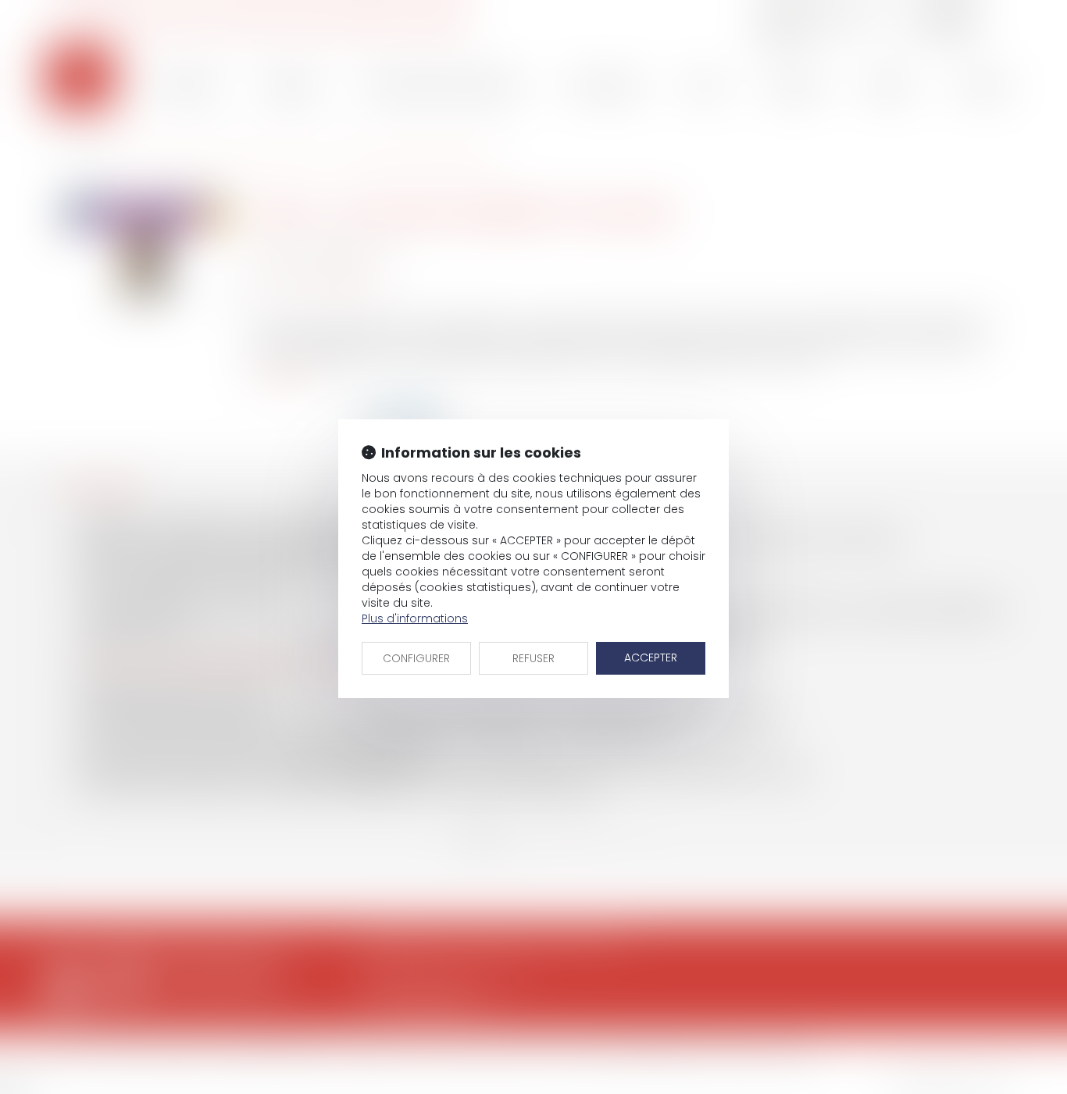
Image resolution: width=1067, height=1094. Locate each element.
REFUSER (533, 658)
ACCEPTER (650, 657)
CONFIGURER (416, 658)
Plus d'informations (415, 618)
